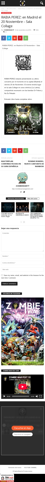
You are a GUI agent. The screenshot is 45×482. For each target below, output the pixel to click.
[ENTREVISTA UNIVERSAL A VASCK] (22, 207)
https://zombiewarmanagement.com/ (22, 189)
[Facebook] (21, 192)
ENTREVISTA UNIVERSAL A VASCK (22, 214)
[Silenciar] (37, 396)
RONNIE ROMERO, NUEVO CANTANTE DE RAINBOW (34, 163)
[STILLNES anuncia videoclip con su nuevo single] (8, 207)
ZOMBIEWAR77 (9, 30)
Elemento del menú (14, 467)
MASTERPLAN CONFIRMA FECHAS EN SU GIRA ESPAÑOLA (11, 163)
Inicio (2, 8)
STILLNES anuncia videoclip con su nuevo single (7, 215)
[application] (22, 387)
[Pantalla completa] (40, 396)
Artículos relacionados (16, 198)
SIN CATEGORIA (11, 8)
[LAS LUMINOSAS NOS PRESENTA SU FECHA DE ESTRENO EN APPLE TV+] (37, 207)
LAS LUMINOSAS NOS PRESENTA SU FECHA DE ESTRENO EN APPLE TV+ (36, 216)
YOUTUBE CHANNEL (30, 467)
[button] (41, 3)
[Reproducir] (4, 396)
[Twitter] (24, 192)
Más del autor (32, 198)
